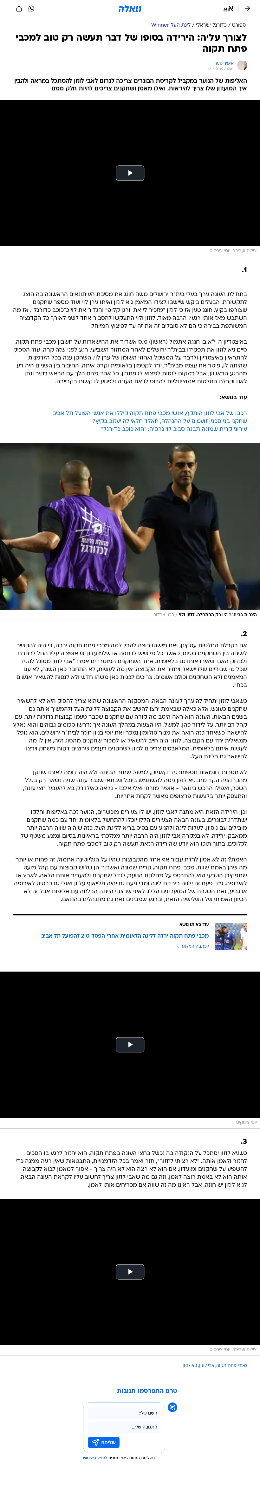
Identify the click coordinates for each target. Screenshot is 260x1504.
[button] (228, 8)
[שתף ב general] (19, 8)
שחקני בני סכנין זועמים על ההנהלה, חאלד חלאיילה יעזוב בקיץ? (169, 422)
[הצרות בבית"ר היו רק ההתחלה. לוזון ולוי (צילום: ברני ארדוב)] (130, 532)
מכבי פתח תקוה (231, 1366)
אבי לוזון (206, 1366)
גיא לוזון (190, 1366)
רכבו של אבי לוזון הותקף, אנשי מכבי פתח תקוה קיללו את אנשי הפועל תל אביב (150, 414)
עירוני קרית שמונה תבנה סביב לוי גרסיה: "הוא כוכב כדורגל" (174, 429)
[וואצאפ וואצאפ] (31, 8)
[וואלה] (130, 8)
